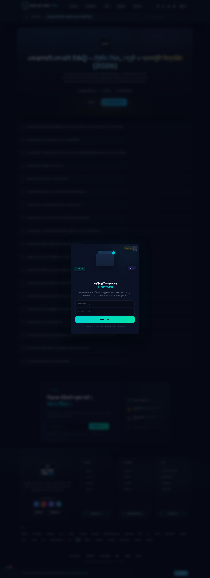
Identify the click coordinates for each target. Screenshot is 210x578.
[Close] (135, 248)
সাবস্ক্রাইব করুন (105, 319)
